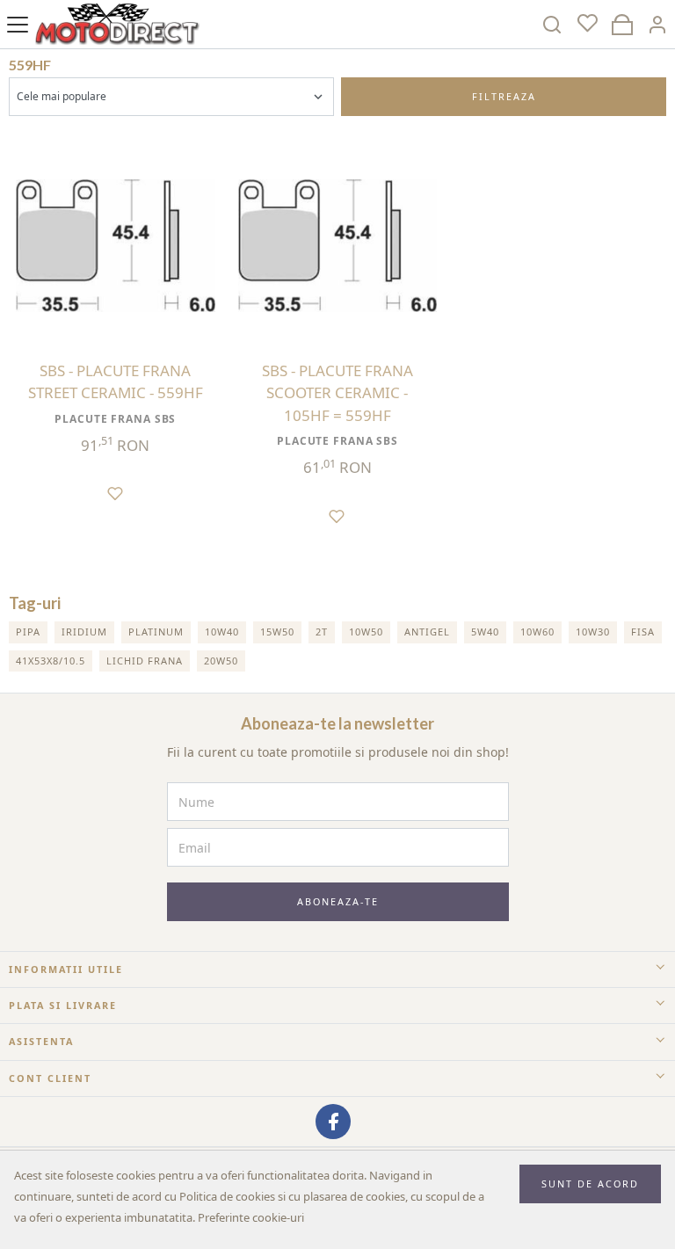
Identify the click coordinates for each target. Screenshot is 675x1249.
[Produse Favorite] (587, 24)
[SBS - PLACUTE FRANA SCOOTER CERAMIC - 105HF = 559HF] (338, 245)
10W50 (366, 631)
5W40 (485, 631)
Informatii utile (66, 969)
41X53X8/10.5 (50, 660)
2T (322, 631)
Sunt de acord (590, 1183)
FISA (643, 631)
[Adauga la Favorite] (115, 485)
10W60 (537, 631)
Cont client (50, 1078)
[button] (657, 24)
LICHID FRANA (144, 660)
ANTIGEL (427, 631)
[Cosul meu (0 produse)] (622, 24)
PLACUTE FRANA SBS (115, 418)
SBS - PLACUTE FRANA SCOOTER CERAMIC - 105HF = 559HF (337, 392)
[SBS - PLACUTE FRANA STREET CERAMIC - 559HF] (115, 245)
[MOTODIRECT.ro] (117, 24)
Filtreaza (504, 96)
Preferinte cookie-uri (251, 1217)
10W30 (593, 631)
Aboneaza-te (338, 901)
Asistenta (41, 1041)
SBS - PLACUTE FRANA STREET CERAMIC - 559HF (115, 381)
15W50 (277, 631)
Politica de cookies (227, 1196)
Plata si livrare (63, 1005)
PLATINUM (156, 631)
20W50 (221, 660)
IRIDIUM (84, 631)
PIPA (28, 631)
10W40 (222, 631)
